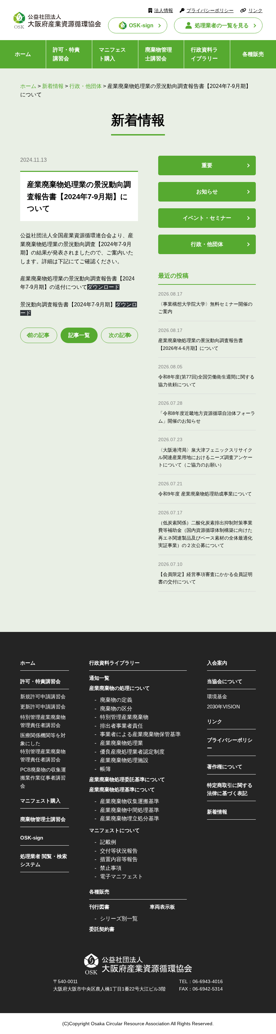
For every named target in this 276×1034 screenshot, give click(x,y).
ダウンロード (103, 287)
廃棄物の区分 (116, 708)
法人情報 (163, 10)
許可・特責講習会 (66, 54)
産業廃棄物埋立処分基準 (129, 818)
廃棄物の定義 (116, 700)
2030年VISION (223, 706)
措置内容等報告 (119, 859)
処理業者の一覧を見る (222, 25)
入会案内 (217, 663)
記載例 (108, 842)
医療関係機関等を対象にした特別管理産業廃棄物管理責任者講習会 (43, 747)
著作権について (224, 766)
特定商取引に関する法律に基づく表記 (229, 789)
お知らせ (207, 191)
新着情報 (217, 812)
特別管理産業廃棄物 (124, 717)
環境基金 (217, 696)
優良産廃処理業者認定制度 (132, 752)
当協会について (224, 681)
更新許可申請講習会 (43, 706)
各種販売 (253, 54)
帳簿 (105, 769)
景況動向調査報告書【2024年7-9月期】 (67, 304)
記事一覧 (79, 335)
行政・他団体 (207, 244)
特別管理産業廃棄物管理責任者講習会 (43, 721)
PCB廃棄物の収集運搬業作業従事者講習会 (43, 778)
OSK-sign (141, 25)
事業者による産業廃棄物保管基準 (140, 734)
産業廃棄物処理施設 (124, 760)
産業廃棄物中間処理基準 (129, 810)
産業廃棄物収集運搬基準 (129, 801)
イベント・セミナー (207, 218)
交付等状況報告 (119, 851)
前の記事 (38, 335)
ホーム (23, 54)
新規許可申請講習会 (43, 696)
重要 (207, 165)
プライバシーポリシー (210, 10)
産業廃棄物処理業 (121, 743)
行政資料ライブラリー (204, 54)
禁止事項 (111, 868)
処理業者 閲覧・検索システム (43, 860)
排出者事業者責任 (121, 726)
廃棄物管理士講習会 (158, 54)
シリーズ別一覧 (119, 918)
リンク (255, 10)
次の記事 (119, 335)
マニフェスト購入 (112, 54)
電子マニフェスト (121, 876)
